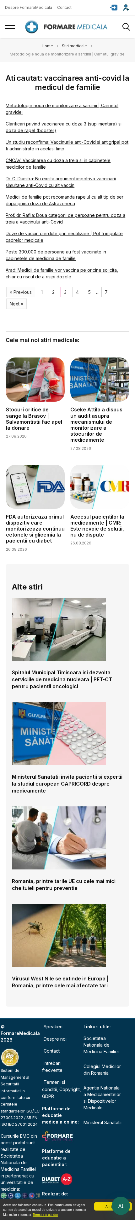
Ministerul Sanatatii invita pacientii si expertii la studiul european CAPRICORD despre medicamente (67, 784)
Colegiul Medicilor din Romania (102, 1070)
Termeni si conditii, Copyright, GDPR (61, 1089)
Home (47, 46)
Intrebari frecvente (52, 1066)
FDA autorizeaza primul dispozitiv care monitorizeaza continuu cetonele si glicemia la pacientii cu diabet (35, 529)
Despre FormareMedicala (28, 7)
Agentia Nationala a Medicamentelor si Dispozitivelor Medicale (102, 1097)
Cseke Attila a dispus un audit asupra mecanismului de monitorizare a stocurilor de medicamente (96, 424)
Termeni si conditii (45, 1214)
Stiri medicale (74, 46)
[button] (113, 7)
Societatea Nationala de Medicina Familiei (18, 1162)
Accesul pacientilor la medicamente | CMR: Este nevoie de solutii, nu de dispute (97, 526)
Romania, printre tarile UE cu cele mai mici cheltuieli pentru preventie (64, 884)
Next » (16, 303)
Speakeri (53, 1026)
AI (120, 1205)
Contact (64, 7)
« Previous (21, 292)
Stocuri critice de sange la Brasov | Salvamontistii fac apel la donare (34, 418)
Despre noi (55, 1039)
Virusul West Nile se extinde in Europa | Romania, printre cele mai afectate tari (60, 982)
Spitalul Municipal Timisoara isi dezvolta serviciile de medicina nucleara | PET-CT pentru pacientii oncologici (62, 679)
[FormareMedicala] (67, 27)
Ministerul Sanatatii (103, 1122)
